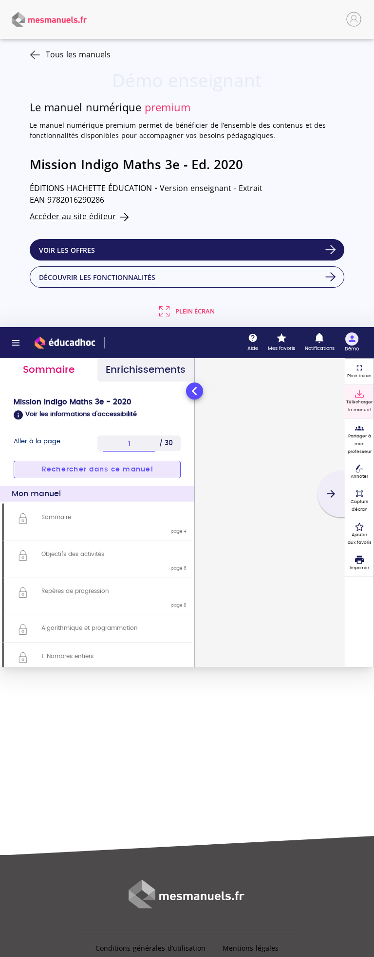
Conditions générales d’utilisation (150, 948)
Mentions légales (251, 948)
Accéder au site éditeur (73, 216)
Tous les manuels (78, 54)
